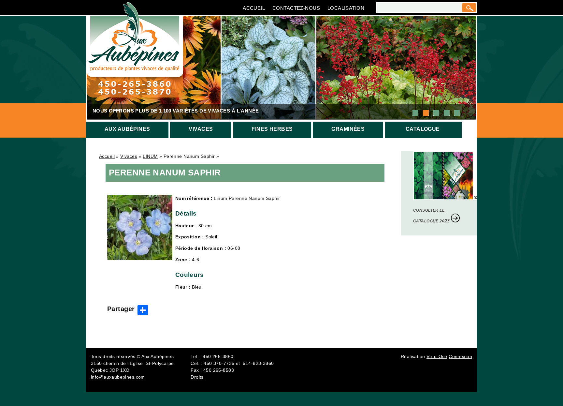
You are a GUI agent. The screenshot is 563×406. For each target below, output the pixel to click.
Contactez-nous (296, 8)
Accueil (254, 8)
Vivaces (201, 129)
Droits (197, 377)
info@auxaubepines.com (118, 377)
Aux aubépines (127, 129)
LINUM (150, 156)
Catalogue (423, 129)
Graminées (348, 129)
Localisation (345, 8)
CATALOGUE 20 (428, 221)
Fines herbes (272, 129)
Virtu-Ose (436, 356)
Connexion (460, 356)
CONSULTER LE (429, 210)
